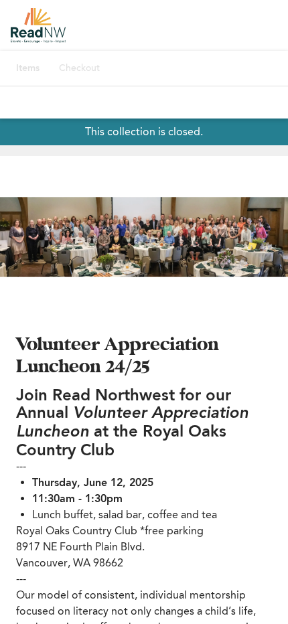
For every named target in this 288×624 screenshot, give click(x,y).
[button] (144, 237)
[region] (144, 237)
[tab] (28, 68)
